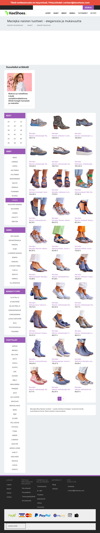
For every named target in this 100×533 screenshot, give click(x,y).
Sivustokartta (26, 501)
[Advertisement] (50, 48)
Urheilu (9, 497)
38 (21, 130)
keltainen (15, 170)
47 (21, 143)
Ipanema (15, 389)
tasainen (14, 331)
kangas (15, 245)
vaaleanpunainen (15, 204)
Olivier (15, 418)
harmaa (15, 162)
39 (9, 134)
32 (21, 122)
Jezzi (15, 393)
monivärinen (15, 179)
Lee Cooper (14, 397)
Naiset (9, 489)
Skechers (15, 457)
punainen (15, 191)
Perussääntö (26, 492)
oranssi (15, 187)
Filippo (15, 367)
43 (15, 139)
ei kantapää (14, 302)
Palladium (14, 423)
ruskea (15, 196)
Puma (15, 431)
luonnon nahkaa (15, 253)
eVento (15, 469)
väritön (15, 221)
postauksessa (15, 327)
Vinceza (15, 461)
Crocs (14, 363)
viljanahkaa (15, 283)
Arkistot (55, 489)
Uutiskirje (71, 486)
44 (21, 139)
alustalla (14, 297)
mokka (14, 257)
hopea (14, 166)
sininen (15, 200)
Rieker (14, 435)
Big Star (14, 354)
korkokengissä (15, 310)
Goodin (15, 376)
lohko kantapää (14, 319)
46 (15, 143)
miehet (9, 493)
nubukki (14, 262)
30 (9, 122)
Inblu (15, 380)
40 (15, 134)
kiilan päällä (14, 306)
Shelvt (15, 452)
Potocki (14, 427)
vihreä (14, 213)
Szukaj (88, 7)
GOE (14, 372)
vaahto (15, 274)
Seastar (14, 444)
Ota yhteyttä (26, 488)
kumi (15, 249)
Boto (15, 359)
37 (15, 130)
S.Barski (14, 440)
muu (15, 323)
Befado (15, 350)
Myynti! (93, 13)
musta (14, 183)
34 (15, 126)
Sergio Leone (15, 448)
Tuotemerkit (83, 13)
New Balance (15, 406)
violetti (15, 217)
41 (21, 134)
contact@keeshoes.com (76, 2)
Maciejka (15, 401)
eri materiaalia (15, 240)
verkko (15, 279)
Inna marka (14, 384)
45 (9, 143)
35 (21, 126)
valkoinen (15, 209)
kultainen (15, 174)
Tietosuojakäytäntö (28, 496)
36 (9, 130)
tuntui (15, 270)
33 (9, 126)
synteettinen (14, 266)
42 (9, 139)
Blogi (54, 484)
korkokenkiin (14, 314)
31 (15, 122)
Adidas (15, 346)
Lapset (9, 484)
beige (15, 157)
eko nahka (15, 236)
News (15, 410)
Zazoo (14, 465)
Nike (14, 414)
